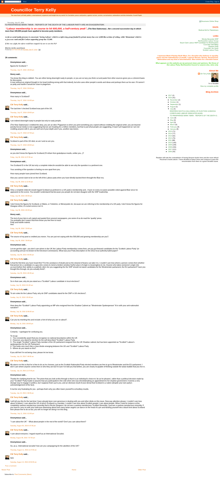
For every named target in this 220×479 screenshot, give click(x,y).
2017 (170, 95)
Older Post (142, 470)
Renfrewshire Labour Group (208, 41)
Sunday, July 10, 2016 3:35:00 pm (21, 297)
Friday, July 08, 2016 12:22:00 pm (21, 182)
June (172, 118)
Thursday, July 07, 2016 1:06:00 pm (22, 70)
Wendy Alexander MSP (210, 39)
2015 (170, 131)
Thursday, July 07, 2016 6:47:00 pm (22, 133)
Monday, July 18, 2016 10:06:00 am (22, 311)
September (174, 104)
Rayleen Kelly (213, 46)
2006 (170, 151)
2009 (170, 145)
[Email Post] (39, 49)
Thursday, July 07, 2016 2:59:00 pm (22, 88)
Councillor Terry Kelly (33, 9)
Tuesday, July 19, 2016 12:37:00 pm (22, 371)
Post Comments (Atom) (23, 474)
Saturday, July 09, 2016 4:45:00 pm (22, 273)
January (173, 129)
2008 (170, 147)
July (171, 109)
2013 (170, 136)
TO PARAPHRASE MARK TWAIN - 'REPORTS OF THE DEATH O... (194, 116)
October (173, 102)
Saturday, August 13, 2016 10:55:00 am (23, 462)
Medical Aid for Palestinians (208, 30)
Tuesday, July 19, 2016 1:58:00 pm (22, 393)
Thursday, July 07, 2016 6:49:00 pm (22, 145)
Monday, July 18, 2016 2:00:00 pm (21, 323)
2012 (170, 138)
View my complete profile (209, 86)
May (172, 120)
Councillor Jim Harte (211, 48)
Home (74, 470)
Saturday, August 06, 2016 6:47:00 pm (23, 426)
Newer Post (6, 470)
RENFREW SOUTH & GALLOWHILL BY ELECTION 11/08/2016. (193, 111)
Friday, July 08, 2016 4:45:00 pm (21, 210)
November (174, 100)
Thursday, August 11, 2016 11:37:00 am (23, 450)
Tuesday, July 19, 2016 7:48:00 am (22, 356)
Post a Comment (10, 466)
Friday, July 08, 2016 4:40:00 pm (21, 196)
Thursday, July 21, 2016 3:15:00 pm (22, 413)
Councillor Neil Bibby (211, 44)
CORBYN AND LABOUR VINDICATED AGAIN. (186, 113)
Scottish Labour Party (210, 50)
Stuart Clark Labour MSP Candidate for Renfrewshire (199, 43)
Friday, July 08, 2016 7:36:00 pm (21, 240)
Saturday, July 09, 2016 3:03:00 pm (22, 255)
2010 (170, 142)
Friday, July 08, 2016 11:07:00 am (21, 157)
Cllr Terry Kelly (16, 105)
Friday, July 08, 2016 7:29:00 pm (21, 228)
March (172, 124)
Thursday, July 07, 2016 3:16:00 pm (22, 100)
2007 (170, 149)
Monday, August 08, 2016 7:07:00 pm (22, 438)
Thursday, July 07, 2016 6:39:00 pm (22, 112)
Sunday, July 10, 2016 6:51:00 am (21, 285)
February (173, 127)
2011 (170, 140)
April (172, 122)
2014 (170, 133)
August (173, 107)
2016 (170, 97)
